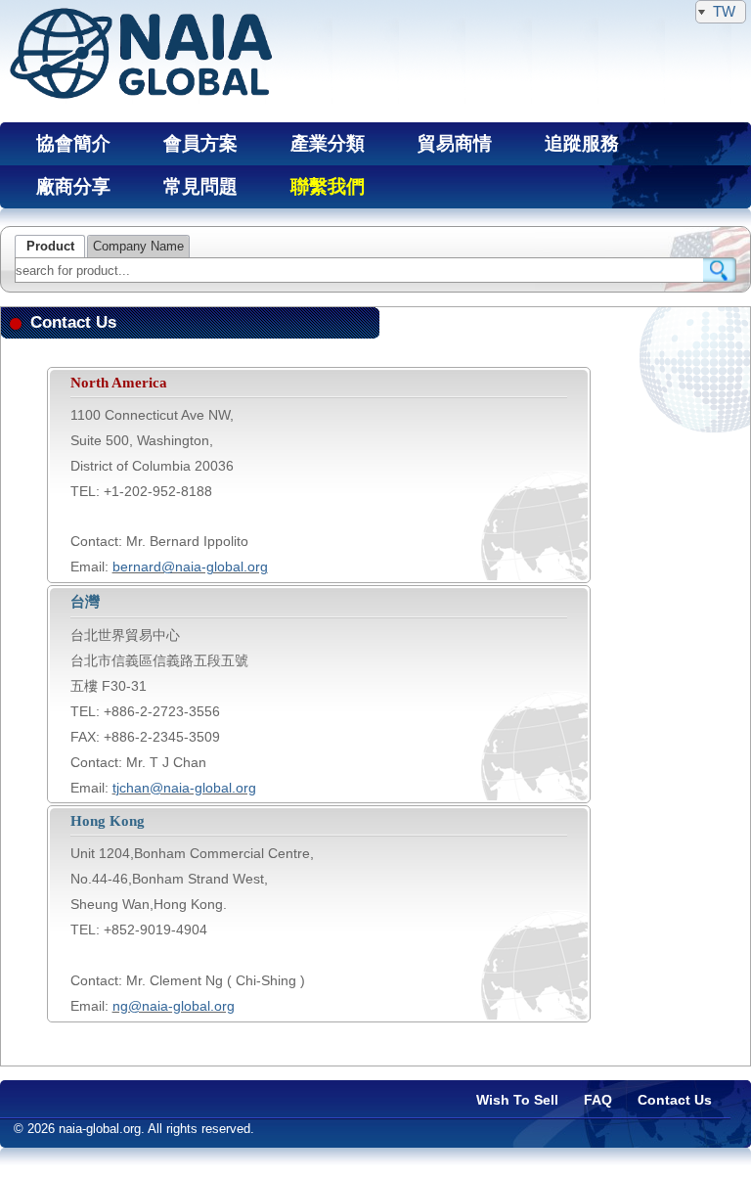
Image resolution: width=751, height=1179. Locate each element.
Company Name (138, 246)
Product (50, 246)
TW (724, 11)
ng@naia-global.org (173, 1006)
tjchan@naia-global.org (184, 787)
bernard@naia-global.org (190, 566)
